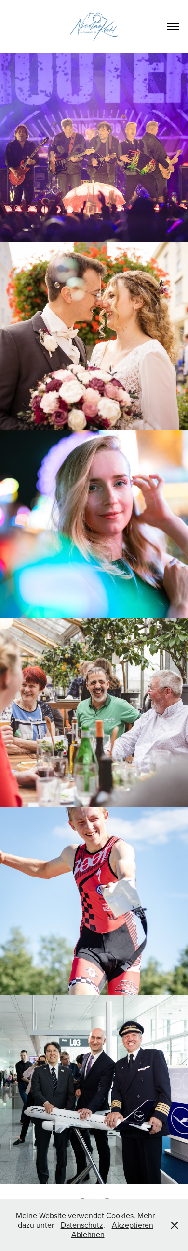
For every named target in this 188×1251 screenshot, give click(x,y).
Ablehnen (88, 1234)
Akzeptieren (132, 1225)
